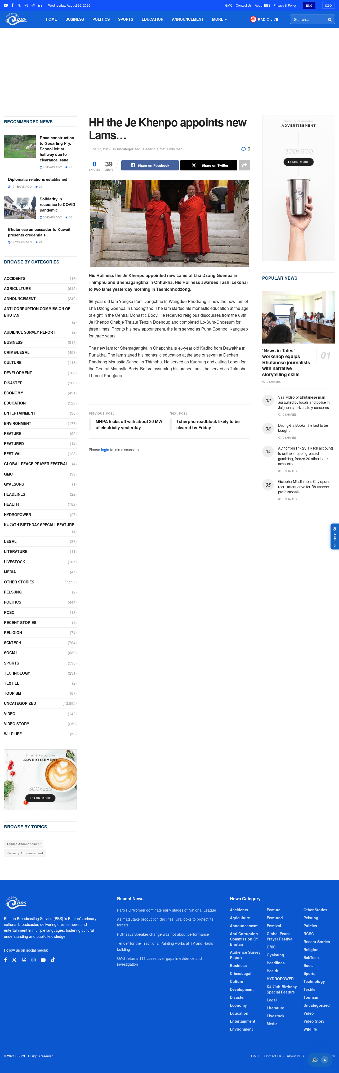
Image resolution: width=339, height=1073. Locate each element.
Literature (15, 551)
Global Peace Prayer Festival (36, 463)
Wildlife (13, 733)
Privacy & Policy (285, 5)
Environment (17, 423)
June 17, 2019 (99, 148)
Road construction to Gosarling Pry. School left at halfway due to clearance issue (57, 149)
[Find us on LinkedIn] (40, 5)
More (217, 19)
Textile (11, 683)
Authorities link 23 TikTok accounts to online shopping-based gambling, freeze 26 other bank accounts (305, 455)
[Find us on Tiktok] (53, 960)
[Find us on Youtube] (6, 5)
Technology (17, 673)
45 (70, 167)
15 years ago (21, 186)
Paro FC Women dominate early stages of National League (166, 910)
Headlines (14, 494)
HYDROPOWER (17, 514)
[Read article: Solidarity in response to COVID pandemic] (20, 207)
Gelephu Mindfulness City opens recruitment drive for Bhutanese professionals (304, 486)
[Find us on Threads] (33, 5)
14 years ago (21, 242)
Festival (13, 453)
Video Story (16, 723)
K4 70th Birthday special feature (39, 524)
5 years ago (52, 217)
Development (18, 372)
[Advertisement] (169, 68)
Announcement (188, 19)
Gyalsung (14, 484)
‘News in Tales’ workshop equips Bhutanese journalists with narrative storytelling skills (286, 362)
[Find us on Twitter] (19, 5)
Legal (10, 541)
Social (11, 652)
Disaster (13, 382)
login (105, 449)
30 (70, 217)
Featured (14, 443)
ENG (309, 5)
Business (74, 19)
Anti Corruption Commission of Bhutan (37, 312)
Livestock (14, 561)
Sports (125, 19)
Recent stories (20, 622)
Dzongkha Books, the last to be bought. (303, 428)
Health (11, 504)
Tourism (12, 693)
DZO (328, 5)
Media (10, 571)
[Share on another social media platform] (244, 165)
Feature (12, 433)
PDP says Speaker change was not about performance (163, 934)
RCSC (9, 612)
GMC (229, 5)
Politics (101, 19)
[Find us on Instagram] (26, 5)
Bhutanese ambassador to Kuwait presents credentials (39, 232)
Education (152, 19)
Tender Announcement (24, 844)
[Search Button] (330, 19)
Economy (13, 392)
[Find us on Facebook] (12, 5)
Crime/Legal (17, 352)
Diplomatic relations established (37, 179)
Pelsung (13, 592)
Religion (13, 632)
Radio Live (268, 19)
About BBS (262, 5)
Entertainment (19, 413)
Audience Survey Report (29, 332)
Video (9, 713)
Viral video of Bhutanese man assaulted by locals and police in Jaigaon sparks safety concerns (304, 402)
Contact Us (244, 5)
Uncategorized (128, 148)
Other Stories (19, 581)
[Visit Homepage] (15, 19)
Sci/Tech (12, 642)
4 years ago (52, 167)
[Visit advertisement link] (40, 779)
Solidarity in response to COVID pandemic (57, 204)
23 (40, 186)
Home (51, 19)
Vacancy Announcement (25, 853)
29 (40, 242)
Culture (12, 362)
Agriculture (17, 288)
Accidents (14, 278)
